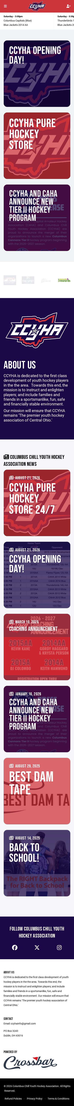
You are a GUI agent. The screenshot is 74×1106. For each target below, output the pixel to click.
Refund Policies (13, 1098)
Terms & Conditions (58, 1098)
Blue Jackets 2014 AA (16, 25)
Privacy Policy (34, 1098)
